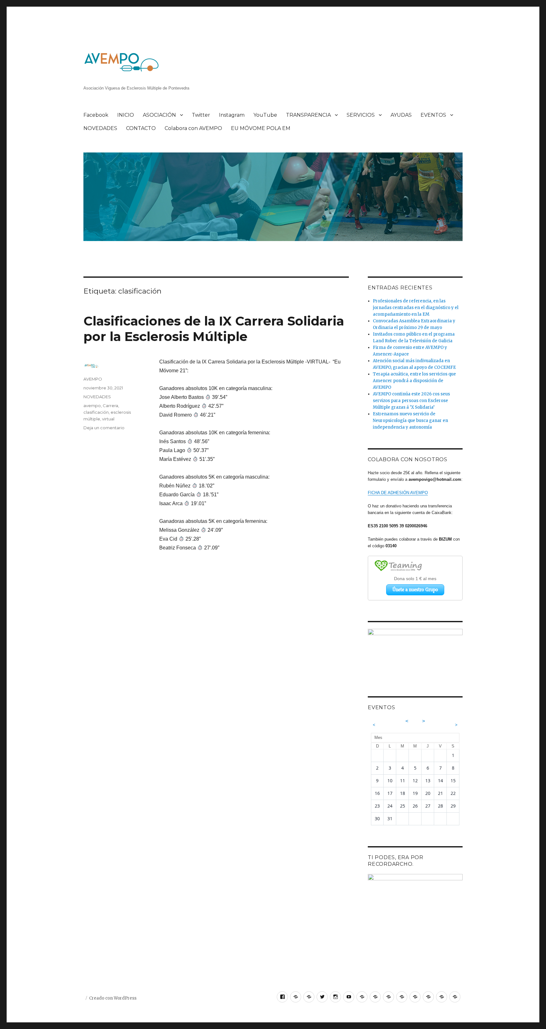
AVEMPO (92, 378)
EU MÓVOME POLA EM (260, 128)
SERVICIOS (361, 115)
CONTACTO (141, 128)
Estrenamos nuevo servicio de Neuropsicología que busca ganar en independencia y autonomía (410, 420)
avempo (92, 405)
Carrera (110, 405)
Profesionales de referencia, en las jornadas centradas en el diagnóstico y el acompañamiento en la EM (415, 307)
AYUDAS (401, 115)
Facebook (95, 115)
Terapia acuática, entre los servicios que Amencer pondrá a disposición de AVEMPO (414, 380)
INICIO (125, 115)
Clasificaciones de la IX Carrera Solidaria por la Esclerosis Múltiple (213, 328)
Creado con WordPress (112, 998)
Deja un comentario (103, 427)
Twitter (201, 115)
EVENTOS (433, 115)
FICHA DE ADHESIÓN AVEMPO (398, 492)
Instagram (232, 115)
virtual (108, 418)
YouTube (265, 115)
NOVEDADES (100, 128)
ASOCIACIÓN (159, 115)
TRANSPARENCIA (308, 115)
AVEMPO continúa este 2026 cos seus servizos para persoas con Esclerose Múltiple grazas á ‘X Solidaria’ (411, 400)
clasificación (96, 412)
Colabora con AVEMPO (193, 128)
